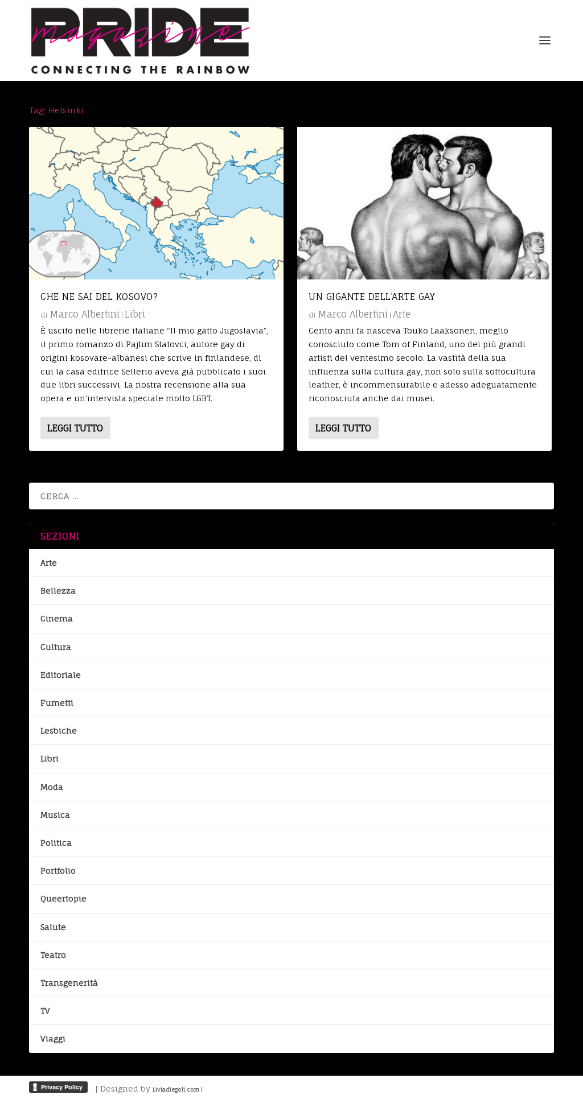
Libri (135, 314)
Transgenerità (69, 982)
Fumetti (56, 702)
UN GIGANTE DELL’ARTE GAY (372, 296)
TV (45, 1010)
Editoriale (60, 675)
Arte (401, 314)
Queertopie (63, 898)
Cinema (56, 618)
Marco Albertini (85, 314)
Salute (53, 927)
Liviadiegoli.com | (178, 1089)
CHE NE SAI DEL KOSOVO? (99, 296)
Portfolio (58, 870)
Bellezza (58, 590)
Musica (55, 815)
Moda (51, 787)
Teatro (53, 955)
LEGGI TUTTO (75, 428)
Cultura (55, 647)
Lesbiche (58, 730)
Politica (56, 842)
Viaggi (52, 1038)
